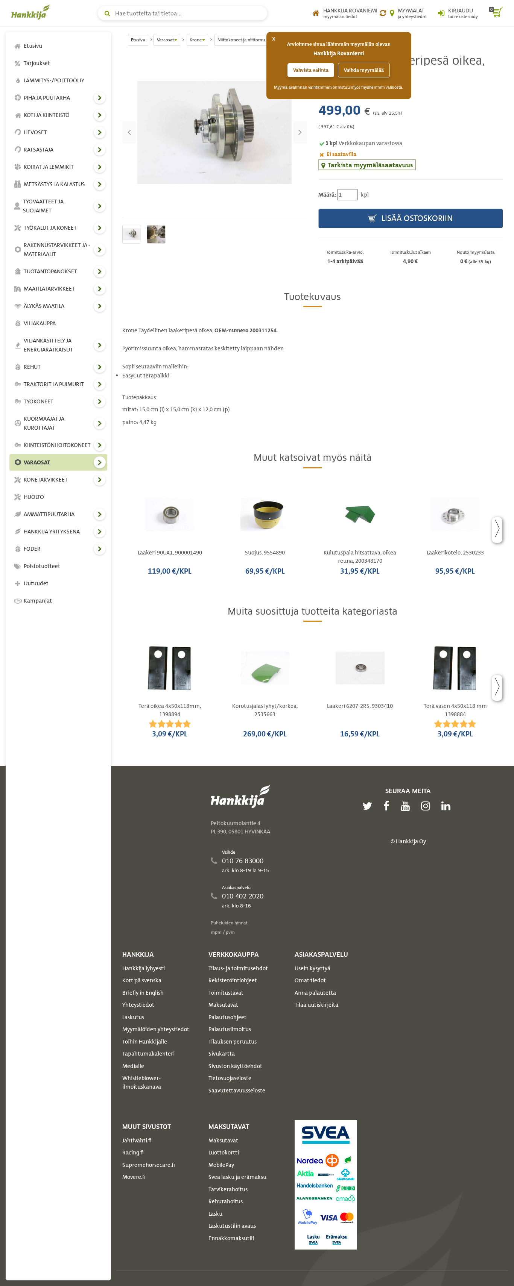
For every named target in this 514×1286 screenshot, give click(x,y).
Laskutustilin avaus (232, 1226)
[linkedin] (447, 806)
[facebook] (388, 806)
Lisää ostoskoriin (416, 218)
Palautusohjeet (227, 1017)
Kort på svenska (141, 980)
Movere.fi (134, 1177)
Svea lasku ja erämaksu (237, 1177)
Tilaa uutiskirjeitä (316, 1005)
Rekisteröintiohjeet (232, 980)
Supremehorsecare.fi (148, 1165)
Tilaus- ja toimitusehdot (238, 968)
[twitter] (369, 806)
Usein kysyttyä (312, 968)
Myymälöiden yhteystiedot (155, 1029)
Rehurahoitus (225, 1201)
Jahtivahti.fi (137, 1140)
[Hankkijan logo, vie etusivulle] (32, 12)
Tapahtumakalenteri (148, 1053)
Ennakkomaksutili (231, 1238)
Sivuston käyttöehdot (235, 1066)
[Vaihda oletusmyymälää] (383, 13)
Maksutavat (223, 1005)
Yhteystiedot (138, 1005)
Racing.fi (133, 1152)
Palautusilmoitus (229, 1029)
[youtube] (407, 806)
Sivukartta (221, 1053)
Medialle (133, 1066)
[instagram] (427, 806)
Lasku (215, 1214)
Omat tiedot (310, 980)
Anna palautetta (315, 993)
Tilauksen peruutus (232, 1041)
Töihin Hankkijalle (144, 1041)
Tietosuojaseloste (229, 1078)
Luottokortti (223, 1152)
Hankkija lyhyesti (143, 968)
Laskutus (133, 1017)
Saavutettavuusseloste (236, 1090)
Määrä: (327, 194)
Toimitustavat (225, 993)
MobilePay (221, 1165)
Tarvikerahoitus (228, 1189)
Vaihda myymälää (364, 70)
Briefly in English (143, 993)
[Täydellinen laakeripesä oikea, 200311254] (214, 132)
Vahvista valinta (310, 70)
